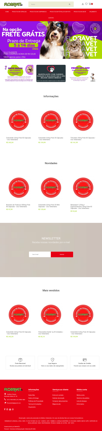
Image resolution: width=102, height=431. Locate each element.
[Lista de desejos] (19, 151)
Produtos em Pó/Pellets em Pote (60, 11)
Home (7, 11)
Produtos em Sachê (80, 11)
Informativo (80, 404)
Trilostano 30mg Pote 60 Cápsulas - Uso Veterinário (83, 139)
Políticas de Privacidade (35, 401)
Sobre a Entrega (33, 398)
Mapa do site (56, 404)
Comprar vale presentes (60, 401)
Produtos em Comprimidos (38, 11)
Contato (51, 18)
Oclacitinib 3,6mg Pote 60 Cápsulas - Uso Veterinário (18, 139)
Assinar (62, 254)
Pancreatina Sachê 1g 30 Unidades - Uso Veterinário (51, 333)
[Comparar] (27, 151)
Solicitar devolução (58, 398)
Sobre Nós (31, 395)
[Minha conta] (83, 4)
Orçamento (93, 11)
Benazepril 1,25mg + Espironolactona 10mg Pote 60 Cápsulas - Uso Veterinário (81, 206)
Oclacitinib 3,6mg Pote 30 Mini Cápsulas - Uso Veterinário (49, 206)
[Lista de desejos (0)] (86, 4)
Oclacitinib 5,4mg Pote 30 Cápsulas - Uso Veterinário (50, 139)
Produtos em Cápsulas (19, 11)
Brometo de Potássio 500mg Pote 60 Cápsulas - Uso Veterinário (18, 206)
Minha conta (80, 395)
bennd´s (17, 426)
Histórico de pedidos (83, 398)
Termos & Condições (34, 404)
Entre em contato (57, 395)
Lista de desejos (82, 401)
